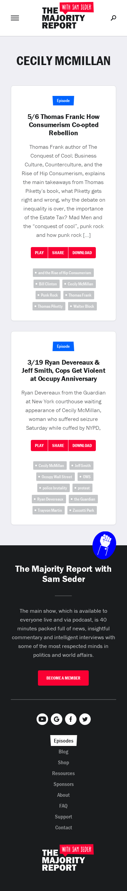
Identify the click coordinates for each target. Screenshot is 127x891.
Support (63, 816)
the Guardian (84, 499)
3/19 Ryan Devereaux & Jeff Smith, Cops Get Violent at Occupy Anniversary (63, 370)
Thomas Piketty (50, 306)
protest (84, 488)
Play (39, 253)
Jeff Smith (83, 465)
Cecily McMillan (80, 284)
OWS (87, 477)
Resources (63, 773)
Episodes (63, 740)
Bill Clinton (48, 284)
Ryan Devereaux (50, 499)
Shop (63, 762)
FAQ (63, 805)
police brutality (55, 488)
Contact (63, 827)
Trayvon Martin (50, 510)
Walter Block (83, 306)
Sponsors (64, 784)
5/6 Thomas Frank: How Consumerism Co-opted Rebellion (63, 125)
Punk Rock (49, 295)
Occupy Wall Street (57, 477)
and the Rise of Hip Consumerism (64, 273)
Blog (63, 751)
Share (58, 253)
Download (82, 253)
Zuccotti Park (83, 510)
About (63, 794)
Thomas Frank (80, 295)
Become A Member (63, 678)
